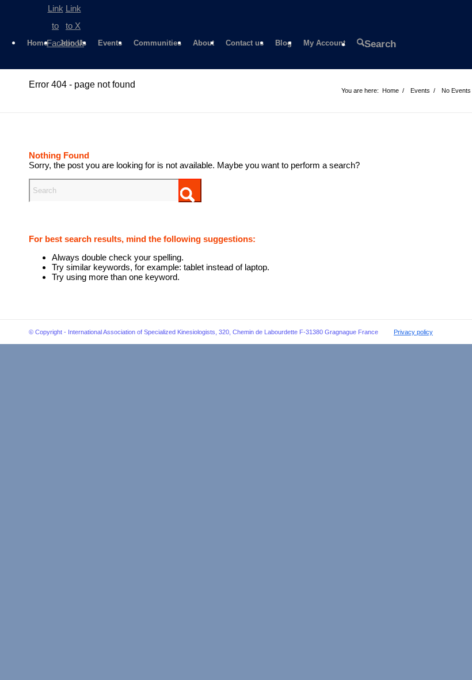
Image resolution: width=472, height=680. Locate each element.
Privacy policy (413, 331)
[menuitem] (37, 43)
